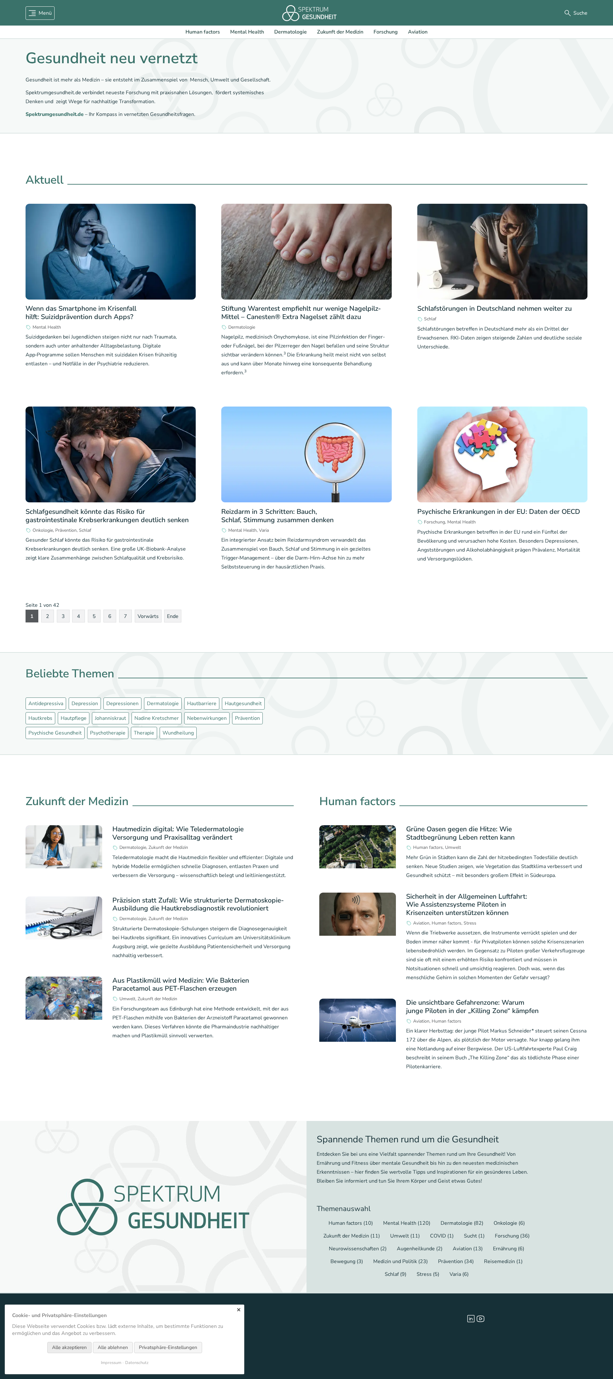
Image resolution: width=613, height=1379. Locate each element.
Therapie (144, 732)
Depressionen (122, 703)
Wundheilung (178, 732)
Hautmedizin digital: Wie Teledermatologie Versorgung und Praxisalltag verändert (178, 833)
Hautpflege (74, 718)
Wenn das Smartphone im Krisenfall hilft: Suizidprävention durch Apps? (81, 312)
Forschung (386, 31)
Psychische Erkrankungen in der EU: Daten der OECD (498, 511)
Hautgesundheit (243, 703)
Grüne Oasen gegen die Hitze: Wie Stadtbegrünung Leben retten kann (460, 833)
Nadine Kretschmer (156, 718)
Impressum (111, 1363)
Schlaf (430, 319)
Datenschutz (136, 1363)
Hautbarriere (201, 703)
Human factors (202, 31)
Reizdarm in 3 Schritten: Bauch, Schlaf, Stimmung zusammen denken (277, 515)
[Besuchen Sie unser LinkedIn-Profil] (471, 1318)
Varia (264, 530)
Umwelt (127, 999)
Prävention (66, 530)
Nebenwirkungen (207, 718)
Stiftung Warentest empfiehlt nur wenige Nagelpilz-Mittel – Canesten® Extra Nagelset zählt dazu (301, 312)
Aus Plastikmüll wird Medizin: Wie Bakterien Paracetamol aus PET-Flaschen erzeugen (180, 984)
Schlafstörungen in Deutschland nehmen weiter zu (494, 308)
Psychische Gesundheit (55, 732)
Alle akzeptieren (69, 1347)
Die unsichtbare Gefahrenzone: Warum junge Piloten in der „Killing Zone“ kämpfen (472, 1006)
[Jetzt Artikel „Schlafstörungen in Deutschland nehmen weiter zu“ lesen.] (502, 252)
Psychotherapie (107, 732)
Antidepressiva (45, 703)
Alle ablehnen (113, 1347)
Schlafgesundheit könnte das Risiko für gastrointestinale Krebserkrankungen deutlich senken (107, 515)
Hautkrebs (40, 718)
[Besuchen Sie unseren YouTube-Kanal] (480, 1318)
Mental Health (247, 31)
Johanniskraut (110, 718)
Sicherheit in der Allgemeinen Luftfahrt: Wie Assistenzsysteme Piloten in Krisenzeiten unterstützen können (466, 904)
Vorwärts (148, 616)
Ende (172, 616)
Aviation (418, 31)
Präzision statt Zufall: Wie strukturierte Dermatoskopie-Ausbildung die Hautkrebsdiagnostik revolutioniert (198, 904)
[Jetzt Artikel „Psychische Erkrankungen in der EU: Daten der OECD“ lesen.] (502, 455)
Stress (470, 923)
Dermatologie (290, 31)
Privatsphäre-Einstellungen (168, 1347)
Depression (85, 703)
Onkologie (43, 530)
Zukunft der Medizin (340, 31)
